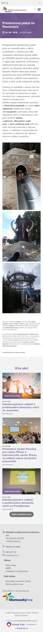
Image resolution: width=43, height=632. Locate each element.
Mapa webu (11, 565)
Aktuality (11, 18)
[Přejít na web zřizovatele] (21, 597)
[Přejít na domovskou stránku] (14, 9)
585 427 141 (11, 552)
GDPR (8, 568)
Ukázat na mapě (13, 546)
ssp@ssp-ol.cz (12, 555)
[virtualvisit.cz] (16, 624)
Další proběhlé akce (21, 514)
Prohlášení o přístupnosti (17, 571)
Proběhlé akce (25, 18)
